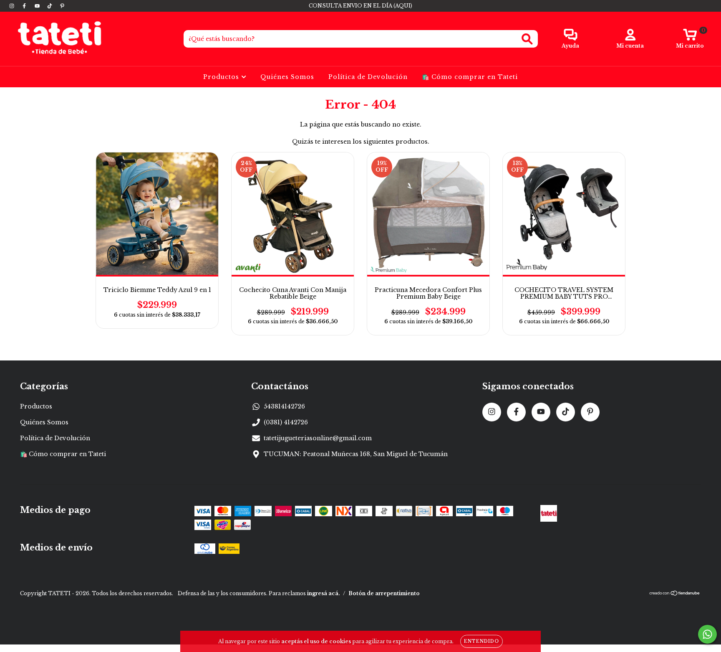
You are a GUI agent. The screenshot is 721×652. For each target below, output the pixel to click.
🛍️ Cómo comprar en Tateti (470, 77)
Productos (222, 77)
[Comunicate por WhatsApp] (707, 634)
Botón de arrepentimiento (384, 593)
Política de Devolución (368, 77)
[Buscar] (527, 39)
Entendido (481, 641)
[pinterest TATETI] (62, 6)
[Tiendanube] (675, 594)
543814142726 (284, 406)
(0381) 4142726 (286, 422)
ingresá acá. (323, 593)
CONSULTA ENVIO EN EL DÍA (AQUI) (360, 6)
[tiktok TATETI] (50, 6)
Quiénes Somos (287, 77)
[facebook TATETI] (25, 6)
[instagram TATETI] (12, 6)
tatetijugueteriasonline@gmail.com (318, 438)
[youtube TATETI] (38, 6)
